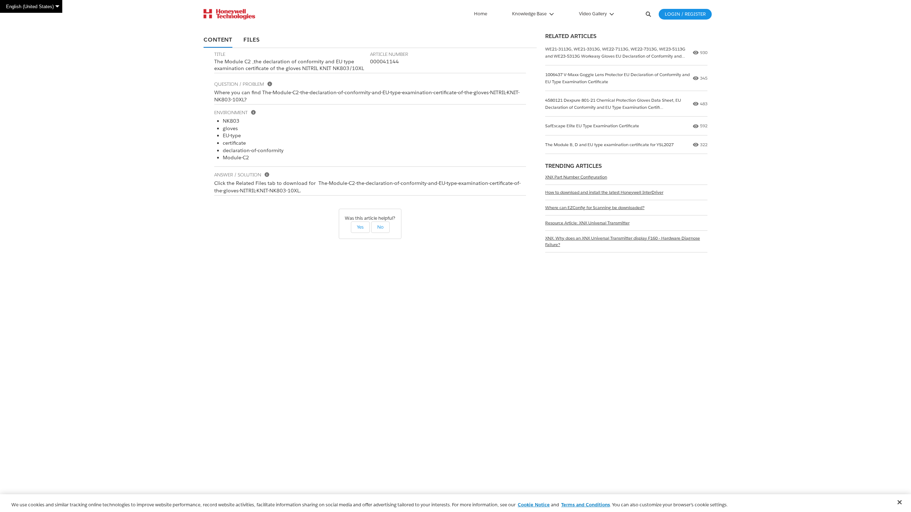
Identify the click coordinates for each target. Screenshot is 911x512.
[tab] (218, 40)
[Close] (899, 502)
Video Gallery (593, 14)
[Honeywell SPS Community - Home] (229, 14)
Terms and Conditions (585, 505)
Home (480, 14)
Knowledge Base (529, 14)
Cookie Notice (534, 505)
